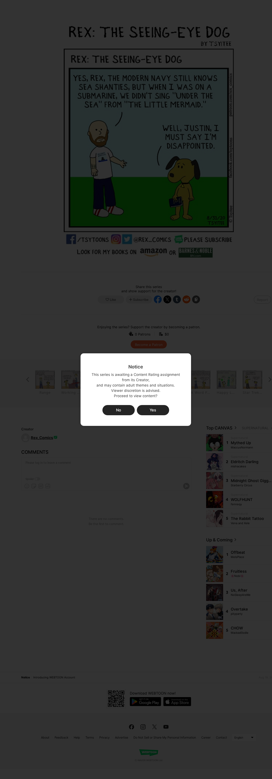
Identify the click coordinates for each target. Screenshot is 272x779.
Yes (153, 410)
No (118, 410)
